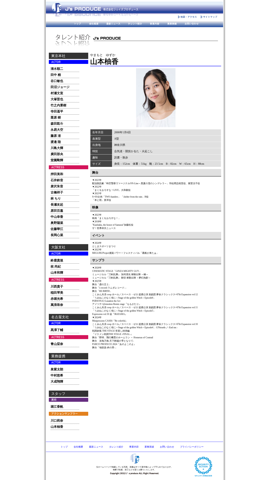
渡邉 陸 (56, 141)
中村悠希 (57, 375)
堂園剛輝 (57, 160)
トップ (64, 446)
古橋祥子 (57, 192)
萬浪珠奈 (57, 304)
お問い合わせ (167, 446)
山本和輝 (57, 272)
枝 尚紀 (56, 266)
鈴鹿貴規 (57, 260)
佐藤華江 (57, 229)
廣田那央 (57, 154)
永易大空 (57, 129)
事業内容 (134, 446)
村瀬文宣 (57, 93)
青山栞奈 (57, 344)
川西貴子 (57, 286)
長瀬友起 (57, 204)
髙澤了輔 (57, 330)
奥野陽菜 (57, 222)
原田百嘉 (57, 210)
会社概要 (78, 446)
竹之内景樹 (58, 105)
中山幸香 (57, 216)
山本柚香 (57, 426)
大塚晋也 (57, 99)
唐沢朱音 (57, 186)
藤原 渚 (56, 135)
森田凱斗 (57, 123)
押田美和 (57, 174)
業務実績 (149, 446)
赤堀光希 (57, 298)
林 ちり (56, 198)
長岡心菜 (57, 235)
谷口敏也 (57, 81)
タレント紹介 (116, 446)
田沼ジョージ (60, 87)
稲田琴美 (57, 292)
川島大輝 (57, 148)
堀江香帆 (57, 406)
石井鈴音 (57, 180)
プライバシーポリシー (192, 446)
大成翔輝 (57, 381)
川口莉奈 (57, 420)
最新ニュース (96, 446)
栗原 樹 (56, 117)
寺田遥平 (57, 111)
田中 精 (56, 74)
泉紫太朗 (57, 369)
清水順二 (57, 68)
